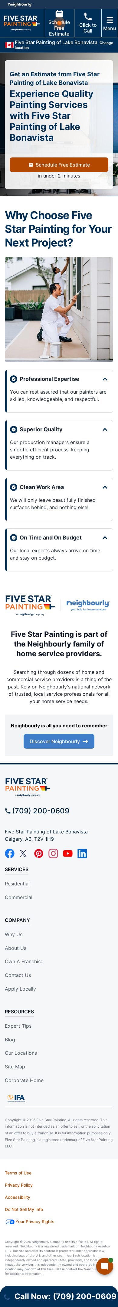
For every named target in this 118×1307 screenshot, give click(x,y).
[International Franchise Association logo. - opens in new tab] (16, 1098)
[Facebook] (10, 853)
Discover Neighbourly (55, 741)
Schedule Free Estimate (59, 28)
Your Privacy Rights (34, 1221)
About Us (15, 948)
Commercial (18, 897)
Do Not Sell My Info (24, 1209)
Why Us (13, 934)
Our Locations (21, 1053)
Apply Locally (20, 989)
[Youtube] (68, 853)
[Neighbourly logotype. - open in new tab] (19, 4)
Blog (10, 1039)
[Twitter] (24, 853)
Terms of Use (18, 1172)
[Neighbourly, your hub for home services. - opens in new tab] (89, 605)
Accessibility (17, 1197)
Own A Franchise (24, 961)
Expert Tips (18, 1026)
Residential (17, 884)
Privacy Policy (19, 1185)
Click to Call (88, 28)
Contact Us (18, 975)
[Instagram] (53, 853)
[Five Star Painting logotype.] (30, 605)
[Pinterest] (39, 853)
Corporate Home (24, 1080)
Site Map (15, 1067)
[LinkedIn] (82, 853)
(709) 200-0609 (40, 810)
